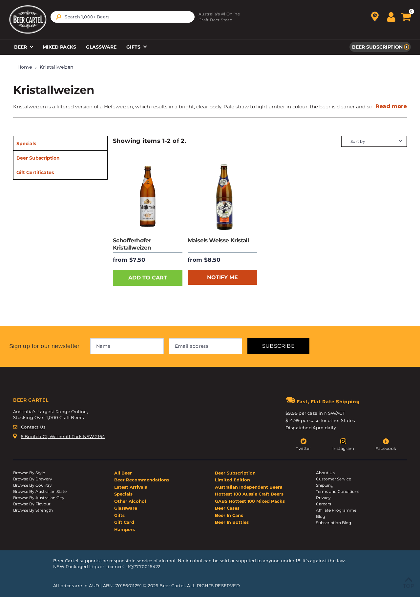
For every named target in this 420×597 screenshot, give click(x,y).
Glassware (101, 47)
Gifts (134, 47)
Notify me (222, 277)
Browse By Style (29, 472)
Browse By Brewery (32, 478)
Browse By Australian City (38, 497)
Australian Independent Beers (248, 487)
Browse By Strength (33, 510)
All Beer (123, 472)
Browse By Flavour (32, 503)
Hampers (124, 529)
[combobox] (122, 17)
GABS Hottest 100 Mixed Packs (250, 501)
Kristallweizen (57, 67)
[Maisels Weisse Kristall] (222, 196)
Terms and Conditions (337, 491)
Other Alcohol (130, 501)
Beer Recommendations (141, 479)
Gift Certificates (35, 172)
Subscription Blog (333, 522)
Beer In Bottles (232, 522)
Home (24, 67)
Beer (21, 47)
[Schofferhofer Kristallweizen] (147, 196)
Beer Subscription (377, 47)
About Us (325, 472)
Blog (320, 516)
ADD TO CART (147, 278)
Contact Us (33, 427)
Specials (26, 143)
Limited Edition (232, 479)
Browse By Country (32, 485)
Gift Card (124, 522)
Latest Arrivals (130, 487)
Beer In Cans (229, 515)
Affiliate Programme (336, 510)
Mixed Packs (59, 47)
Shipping (324, 485)
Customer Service (333, 478)
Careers (323, 503)
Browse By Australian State (40, 491)
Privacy (323, 497)
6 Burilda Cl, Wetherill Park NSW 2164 (63, 436)
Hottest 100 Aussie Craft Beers (249, 494)
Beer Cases (227, 508)
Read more (391, 106)
